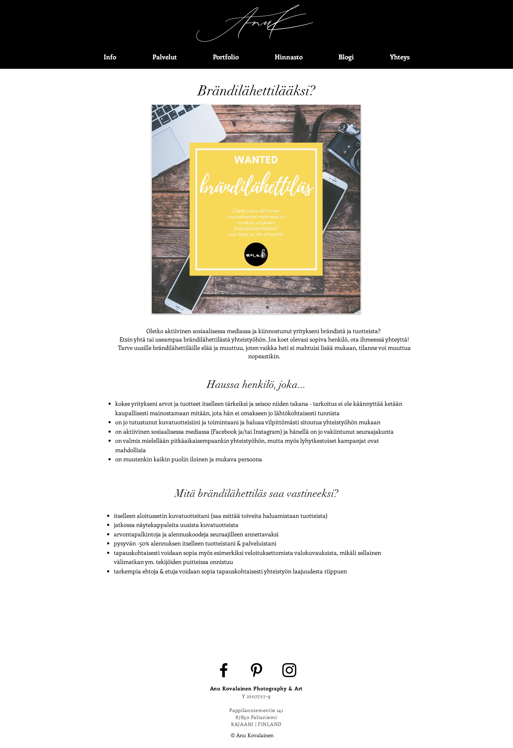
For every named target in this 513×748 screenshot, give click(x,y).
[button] (110, 56)
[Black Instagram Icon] (289, 670)
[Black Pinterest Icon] (256, 670)
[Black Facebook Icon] (223, 670)
